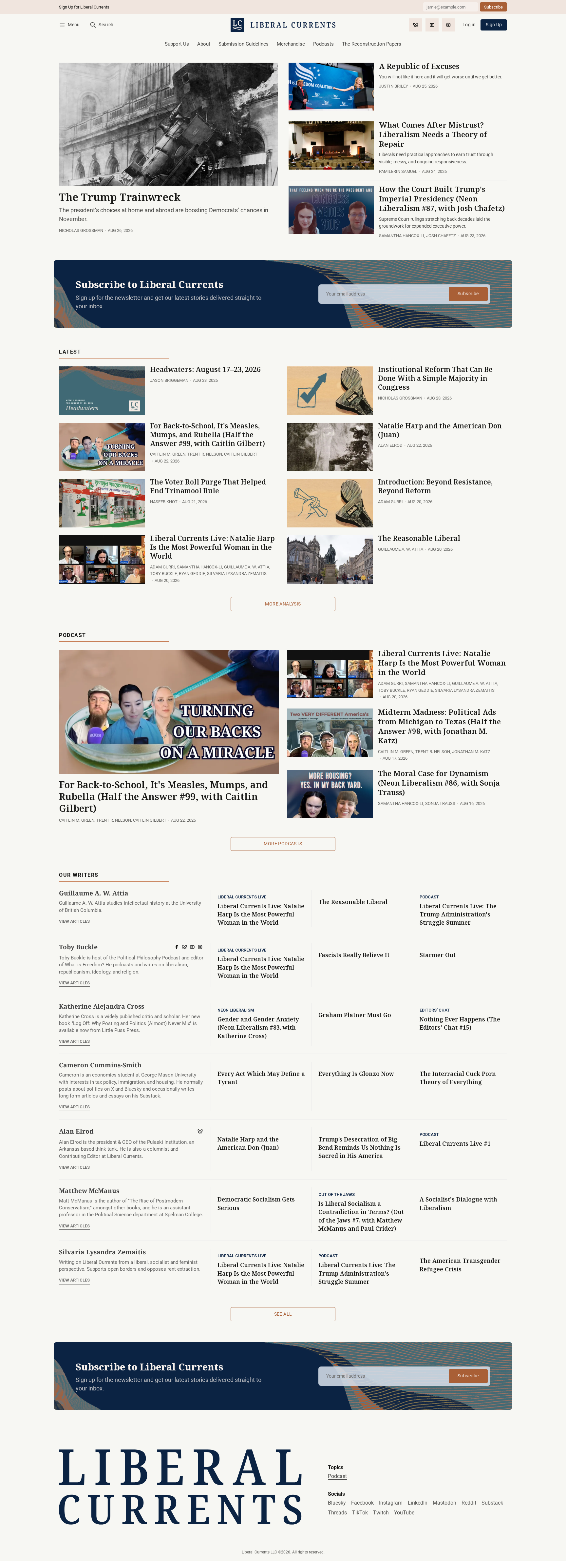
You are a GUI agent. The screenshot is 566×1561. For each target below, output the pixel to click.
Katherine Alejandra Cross (101, 1006)
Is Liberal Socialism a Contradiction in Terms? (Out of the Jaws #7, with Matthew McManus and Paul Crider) (361, 1216)
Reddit (469, 1503)
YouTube (404, 1513)
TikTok (360, 1513)
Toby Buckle (163, 573)
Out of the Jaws (336, 1195)
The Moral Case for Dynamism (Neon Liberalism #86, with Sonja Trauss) (439, 782)
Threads (337, 1513)
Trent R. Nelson (204, 454)
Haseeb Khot (164, 501)
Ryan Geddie (192, 573)
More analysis (283, 603)
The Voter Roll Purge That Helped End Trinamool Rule (208, 486)
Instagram (391, 1503)
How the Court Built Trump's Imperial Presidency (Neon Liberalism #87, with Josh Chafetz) (442, 198)
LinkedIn (417, 1503)
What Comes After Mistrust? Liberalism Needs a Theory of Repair (433, 134)
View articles (74, 921)
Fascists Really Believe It (353, 955)
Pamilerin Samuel (398, 171)
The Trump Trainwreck (120, 197)
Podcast (429, 897)
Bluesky (337, 1503)
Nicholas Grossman (81, 230)
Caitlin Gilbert (240, 454)
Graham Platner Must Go (354, 1015)
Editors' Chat (435, 1010)
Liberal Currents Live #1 (455, 1143)
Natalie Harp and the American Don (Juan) (440, 430)
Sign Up (494, 25)
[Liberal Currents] (180, 1487)
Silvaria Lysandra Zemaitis (237, 573)
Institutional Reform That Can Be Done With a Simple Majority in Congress (435, 378)
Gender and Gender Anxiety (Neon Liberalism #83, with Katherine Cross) (258, 1027)
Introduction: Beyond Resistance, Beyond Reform (435, 486)
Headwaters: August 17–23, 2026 (205, 369)
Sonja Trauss (440, 803)
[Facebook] (176, 947)
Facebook (362, 1503)
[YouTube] (432, 24)
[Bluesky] (415, 24)
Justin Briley (393, 86)
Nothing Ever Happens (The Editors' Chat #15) (460, 1023)
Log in (469, 25)
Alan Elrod (390, 445)
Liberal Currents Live (241, 897)
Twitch (381, 1513)
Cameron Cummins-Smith (100, 1064)
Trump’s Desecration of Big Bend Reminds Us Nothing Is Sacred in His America (359, 1147)
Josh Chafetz (441, 235)
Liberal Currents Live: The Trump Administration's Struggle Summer (458, 914)
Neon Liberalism (235, 1010)
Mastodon (444, 1503)
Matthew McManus (89, 1190)
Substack (492, 1503)
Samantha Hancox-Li (401, 235)
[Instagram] (448, 24)
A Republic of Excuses (419, 66)
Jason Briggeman (169, 380)
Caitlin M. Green (167, 454)
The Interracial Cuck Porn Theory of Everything (458, 1078)
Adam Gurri (390, 501)
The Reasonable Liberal (419, 538)
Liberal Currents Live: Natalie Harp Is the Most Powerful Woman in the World (212, 547)
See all (283, 1314)
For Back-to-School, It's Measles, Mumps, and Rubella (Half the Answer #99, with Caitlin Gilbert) (207, 434)
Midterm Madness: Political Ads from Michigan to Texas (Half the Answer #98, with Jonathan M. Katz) (439, 726)
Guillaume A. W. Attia (246, 567)
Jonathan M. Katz (471, 751)
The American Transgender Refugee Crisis (460, 1265)
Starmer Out (438, 955)
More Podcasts (283, 843)
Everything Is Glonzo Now (356, 1074)
